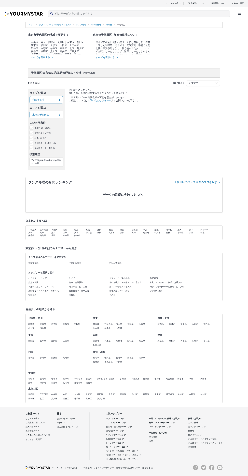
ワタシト (61, 422)
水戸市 (66, 379)
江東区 (34, 45)
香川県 (43, 357)
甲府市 (158, 379)
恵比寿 (146, 232)
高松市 (66, 383)
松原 (76, 230)
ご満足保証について (195, 3)
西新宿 (77, 235)
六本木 (112, 232)
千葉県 (130, 324)
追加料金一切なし (43, 128)
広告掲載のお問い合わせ (36, 435)
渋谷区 (34, 48)
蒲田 (99, 230)
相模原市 (136, 379)
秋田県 (77, 324)
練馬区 (44, 51)
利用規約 (88, 468)
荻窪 (202, 232)
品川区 (44, 45)
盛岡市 (43, 379)
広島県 (195, 341)
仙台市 (54, 379)
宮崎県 (96, 362)
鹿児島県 (108, 362)
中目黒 (89, 232)
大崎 (134, 232)
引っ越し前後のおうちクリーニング (122, 459)
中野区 (44, 48)
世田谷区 (74, 45)
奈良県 (142, 341)
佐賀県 (107, 357)
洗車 (151, 441)
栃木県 (96, 328)
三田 (99, 232)
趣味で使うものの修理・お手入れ (43, 291)
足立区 (53, 51)
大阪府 (96, 341)
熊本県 (130, 357)
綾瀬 (157, 230)
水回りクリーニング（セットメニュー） (124, 455)
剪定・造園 (33, 282)
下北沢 (54, 230)
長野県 (172, 324)
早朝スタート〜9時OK (45, 148)
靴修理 (191, 431)
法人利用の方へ (32, 426)
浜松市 (180, 379)
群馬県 (107, 328)
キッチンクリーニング (116, 435)
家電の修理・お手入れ (79, 291)
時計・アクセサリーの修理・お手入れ (167, 286)
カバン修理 (193, 422)
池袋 (53, 232)
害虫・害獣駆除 (76, 282)
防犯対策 (154, 278)
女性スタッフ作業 (43, 133)
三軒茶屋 (44, 230)
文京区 (61, 42)
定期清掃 (32, 295)
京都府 (119, 341)
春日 (168, 232)
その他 (112, 295)
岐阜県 (43, 341)
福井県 (206, 324)
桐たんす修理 (115, 263)
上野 (65, 232)
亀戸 (42, 232)
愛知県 (31, 341)
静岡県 (54, 341)
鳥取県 (161, 341)
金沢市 (146, 379)
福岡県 (96, 357)
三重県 (66, 341)
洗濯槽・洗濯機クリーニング (119, 426)
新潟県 (161, 324)
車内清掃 (153, 437)
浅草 (76, 232)
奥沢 (88, 230)
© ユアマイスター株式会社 (64, 468)
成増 (53, 235)
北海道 (31, 324)
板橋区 (34, 51)
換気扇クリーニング (115, 431)
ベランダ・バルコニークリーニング (122, 451)
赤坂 (122, 232)
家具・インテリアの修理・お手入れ (166, 282)
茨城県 (142, 324)
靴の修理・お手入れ (78, 286)
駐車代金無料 (41, 138)
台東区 (70, 42)
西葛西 (135, 230)
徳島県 (31, 357)
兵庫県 (107, 341)
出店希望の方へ (217, 3)
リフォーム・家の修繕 (119, 278)
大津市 (203, 379)
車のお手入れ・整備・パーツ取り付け (126, 282)
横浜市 (112, 379)
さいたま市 (102, 379)
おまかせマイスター (66, 418)
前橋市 (89, 379)
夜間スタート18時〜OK (45, 143)
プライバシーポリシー (104, 468)
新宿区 (51, 42)
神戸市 (43, 383)
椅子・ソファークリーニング (162, 422)
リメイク (73, 278)
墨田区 (80, 42)
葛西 (122, 230)
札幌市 (31, 379)
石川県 (195, 324)
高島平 (43, 235)
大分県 (142, 357)
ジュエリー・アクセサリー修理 (202, 439)
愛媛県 (54, 357)
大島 (30, 232)
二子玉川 (32, 230)
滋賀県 (130, 341)
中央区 (34, 42)
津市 (191, 379)
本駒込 (180, 232)
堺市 (30, 383)
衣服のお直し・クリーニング (41, 286)
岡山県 (184, 341)
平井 (145, 230)
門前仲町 (204, 230)
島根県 (172, 341)
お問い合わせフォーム (99, 100)
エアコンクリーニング (116, 422)
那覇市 (89, 383)
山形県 (31, 328)
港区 (43, 42)
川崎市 (123, 379)
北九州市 (78, 383)
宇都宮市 (78, 379)
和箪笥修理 (33, 263)
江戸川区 (74, 51)
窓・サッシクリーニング (117, 447)
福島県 (43, 328)
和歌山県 (97, 345)
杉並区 (53, 48)
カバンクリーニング (197, 426)
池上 (111, 230)
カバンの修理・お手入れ (120, 286)
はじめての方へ (174, 3)
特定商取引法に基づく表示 (128, 468)
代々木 (158, 232)
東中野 (66, 235)
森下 (191, 230)
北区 (72, 48)
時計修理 (192, 447)
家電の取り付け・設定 (119, 291)
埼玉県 (119, 324)
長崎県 (119, 357)
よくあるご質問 (237, 3)
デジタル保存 (156, 291)
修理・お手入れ (195, 418)
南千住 (31, 235)
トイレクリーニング (115, 443)
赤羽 (191, 232)
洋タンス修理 (75, 263)
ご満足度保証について (35, 422)
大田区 (63, 45)
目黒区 (53, 45)
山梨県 (119, 328)
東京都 (96, 324)
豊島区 (63, 48)
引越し (72, 295)
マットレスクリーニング (160, 426)
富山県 (184, 324)
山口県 (206, 341)
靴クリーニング (195, 435)
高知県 (66, 357)
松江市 (54, 383)
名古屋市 (170, 379)
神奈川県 (108, 324)
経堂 (65, 230)
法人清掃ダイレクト (66, 427)
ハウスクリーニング (37, 278)
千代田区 (44, 394)
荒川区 (80, 48)
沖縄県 (119, 362)
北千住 (169, 230)
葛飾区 (63, 51)
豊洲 (179, 230)
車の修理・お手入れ (158, 433)
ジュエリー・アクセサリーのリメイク (205, 443)
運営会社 (146, 468)
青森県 (43, 324)
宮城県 (66, 324)
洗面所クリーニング (115, 439)
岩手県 (54, 324)
